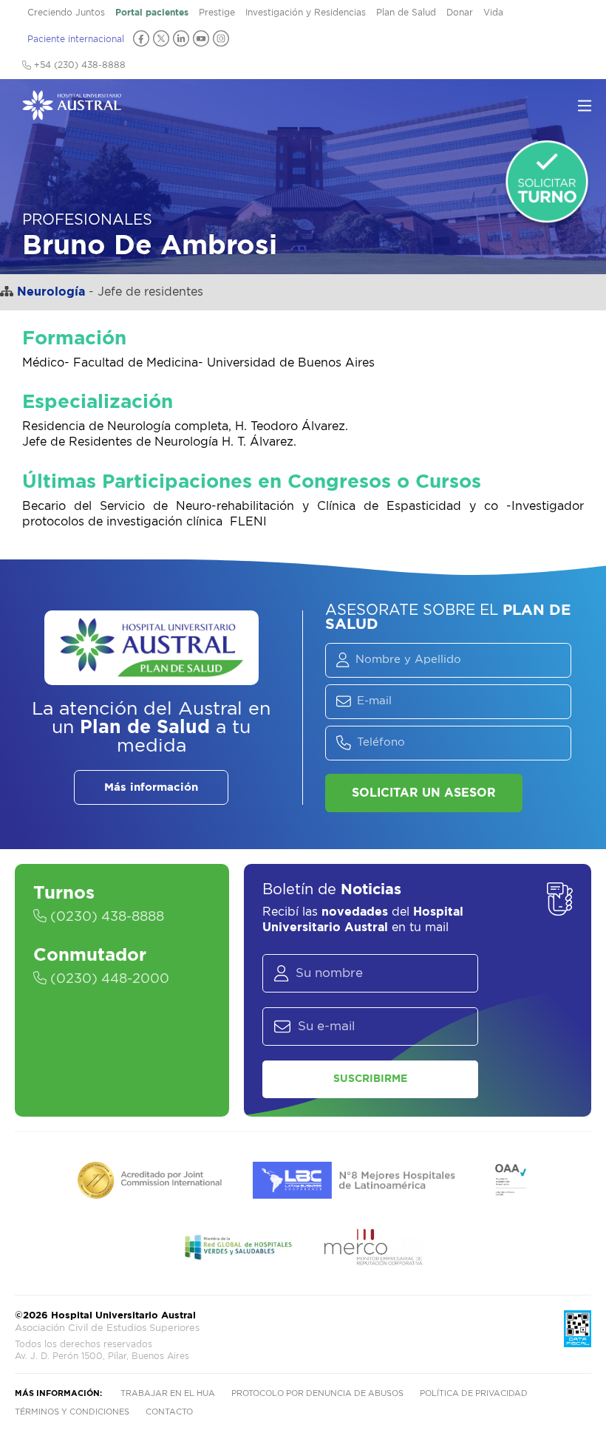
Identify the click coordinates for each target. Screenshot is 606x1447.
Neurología (51, 292)
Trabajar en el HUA (167, 1393)
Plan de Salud (406, 12)
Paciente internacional (75, 39)
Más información (151, 787)
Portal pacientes (151, 12)
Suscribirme (370, 1079)
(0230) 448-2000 (108, 979)
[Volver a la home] (71, 113)
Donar (459, 12)
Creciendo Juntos (66, 12)
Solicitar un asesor (424, 793)
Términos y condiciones (72, 1412)
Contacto (169, 1412)
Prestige (217, 12)
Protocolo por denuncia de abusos (317, 1393)
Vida (493, 12)
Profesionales (87, 220)
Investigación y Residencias (305, 12)
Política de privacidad (474, 1393)
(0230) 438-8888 (105, 917)
